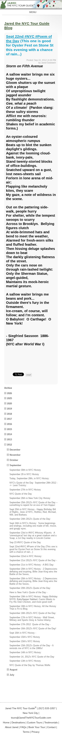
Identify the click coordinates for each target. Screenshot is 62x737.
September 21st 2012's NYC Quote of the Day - (33, 560)
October (14, 460)
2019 (9, 408)
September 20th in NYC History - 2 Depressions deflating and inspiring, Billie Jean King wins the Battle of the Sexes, (33, 571)
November (15, 455)
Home (6, 722)
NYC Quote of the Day (20, 493)
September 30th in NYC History (25, 470)
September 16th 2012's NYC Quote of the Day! (32, 628)
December (15, 449)
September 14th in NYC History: (25, 652)
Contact (51, 727)
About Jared (11, 727)
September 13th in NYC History (25, 661)
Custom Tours (34, 722)
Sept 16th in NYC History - (22, 633)
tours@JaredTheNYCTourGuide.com (31, 717)
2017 (9, 419)
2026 (9, 393)
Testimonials (51, 722)
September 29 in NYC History (24, 474)
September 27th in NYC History (25, 489)
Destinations (18, 722)
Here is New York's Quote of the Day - (28, 592)
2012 (9, 444)
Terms (26, 731)
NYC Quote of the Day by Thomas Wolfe (29, 665)
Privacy (35, 731)
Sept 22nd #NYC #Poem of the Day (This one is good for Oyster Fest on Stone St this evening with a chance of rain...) (33, 549)
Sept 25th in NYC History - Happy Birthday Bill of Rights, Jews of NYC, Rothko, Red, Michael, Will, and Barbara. (32, 512)
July (12, 675)
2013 (9, 439)
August (13, 669)
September (15, 465)
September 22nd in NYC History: (25, 556)
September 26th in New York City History (29, 498)
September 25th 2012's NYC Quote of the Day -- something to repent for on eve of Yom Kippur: (33, 503)
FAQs (23, 727)
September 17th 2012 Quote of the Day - (30, 624)
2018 (9, 414)
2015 (9, 429)
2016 (9, 424)
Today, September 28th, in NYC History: (29, 478)
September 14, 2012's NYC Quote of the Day (31, 656)
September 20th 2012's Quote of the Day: (30, 588)
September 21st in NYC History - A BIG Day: (31, 564)
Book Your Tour (36, 727)
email (28, 375)
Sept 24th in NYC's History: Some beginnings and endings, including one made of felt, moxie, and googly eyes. (33, 526)
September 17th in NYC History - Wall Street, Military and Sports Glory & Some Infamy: (32, 618)
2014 (9, 434)
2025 (9, 398)
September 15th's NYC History (24, 637)
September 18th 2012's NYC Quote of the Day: (32, 613)
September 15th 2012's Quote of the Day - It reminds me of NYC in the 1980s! (31, 647)
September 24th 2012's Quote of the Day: (30, 519)
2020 (9, 403)
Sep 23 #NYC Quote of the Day (25, 542)
